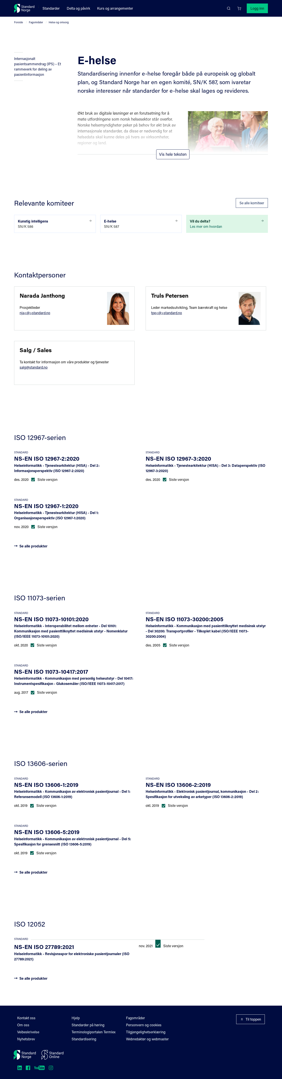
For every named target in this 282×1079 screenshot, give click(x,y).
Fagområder (36, 22)
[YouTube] (39, 1067)
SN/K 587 (111, 224)
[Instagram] (50, 1067)
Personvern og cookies (143, 1025)
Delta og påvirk (78, 8)
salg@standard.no (34, 367)
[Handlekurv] (239, 8)
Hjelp (76, 1018)
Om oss (23, 1025)
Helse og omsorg (59, 22)
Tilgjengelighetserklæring (145, 1032)
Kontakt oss (26, 1018)
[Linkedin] (19, 1067)
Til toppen (253, 1019)
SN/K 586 (33, 224)
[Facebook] (28, 1067)
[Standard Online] (52, 1055)
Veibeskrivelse (28, 1032)
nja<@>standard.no (35, 312)
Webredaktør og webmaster (147, 1039)
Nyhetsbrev (26, 1039)
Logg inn (257, 8)
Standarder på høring (88, 1025)
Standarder (51, 8)
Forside (18, 22)
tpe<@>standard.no (166, 312)
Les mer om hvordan (206, 224)
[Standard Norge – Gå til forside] (24, 8)
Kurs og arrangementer (115, 8)
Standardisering (84, 1039)
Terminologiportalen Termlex (93, 1032)
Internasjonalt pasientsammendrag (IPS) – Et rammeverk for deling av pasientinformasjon (37, 66)
